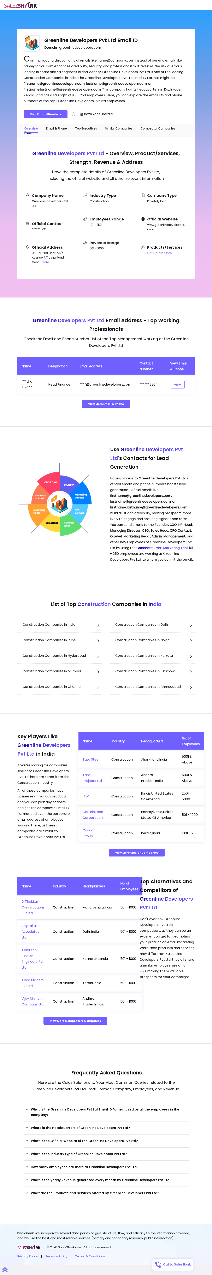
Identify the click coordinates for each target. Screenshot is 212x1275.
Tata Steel (91, 759)
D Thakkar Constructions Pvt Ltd (33, 907)
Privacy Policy (27, 1256)
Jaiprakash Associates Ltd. (31, 931)
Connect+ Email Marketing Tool (162, 548)
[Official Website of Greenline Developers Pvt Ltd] (73, 114)
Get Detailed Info (159, 253)
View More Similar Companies (136, 853)
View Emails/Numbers (45, 114)
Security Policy (56, 1256)
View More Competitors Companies (75, 1021)
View (177, 385)
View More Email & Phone (106, 404)
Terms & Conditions (90, 1256)
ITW (86, 796)
